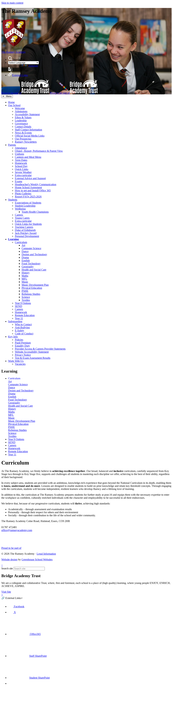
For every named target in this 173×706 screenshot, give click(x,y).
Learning (13, 239)
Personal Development (27, 236)
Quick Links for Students (28, 224)
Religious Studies (31, 294)
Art (23, 245)
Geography (28, 266)
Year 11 (19, 318)
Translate (33, 65)
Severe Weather (23, 172)
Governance (21, 123)
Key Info (13, 336)
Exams (18, 181)
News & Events (23, 132)
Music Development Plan (35, 284)
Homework (21, 163)
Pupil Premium (23, 342)
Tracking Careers (24, 227)
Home (11, 102)
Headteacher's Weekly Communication (35, 184)
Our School (14, 105)
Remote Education (25, 315)
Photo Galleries (23, 193)
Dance (25, 251)
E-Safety (19, 330)
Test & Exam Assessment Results (32, 357)
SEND (18, 306)
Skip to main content (12, 2)
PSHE (25, 291)
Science (26, 297)
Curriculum (21, 242)
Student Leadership (25, 205)
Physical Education (32, 287)
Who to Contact (23, 324)
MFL (24, 278)
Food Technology (31, 263)
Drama (25, 257)
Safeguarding (15, 321)
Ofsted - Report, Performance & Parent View (39, 150)
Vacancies (20, 364)
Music (25, 281)
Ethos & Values (23, 117)
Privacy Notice (23, 354)
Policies (19, 339)
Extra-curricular (23, 175)
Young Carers (22, 217)
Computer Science (31, 248)
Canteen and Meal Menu (28, 157)
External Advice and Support (30, 178)
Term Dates (21, 160)
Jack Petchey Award (25, 233)
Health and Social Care (34, 269)
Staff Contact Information (28, 129)
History (26, 272)
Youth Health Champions (35, 211)
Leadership (21, 120)
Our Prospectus (23, 138)
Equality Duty (22, 345)
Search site (7, 568)
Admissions (21, 111)
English (26, 260)
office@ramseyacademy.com (16, 530)
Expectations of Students (28, 202)
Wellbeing (20, 208)
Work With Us (15, 361)
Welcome (20, 108)
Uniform (19, 154)
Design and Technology (34, 254)
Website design (9, 559)
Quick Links (21, 169)
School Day (21, 166)
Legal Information (46, 553)
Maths (25, 275)
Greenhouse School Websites (37, 559)
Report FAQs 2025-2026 (28, 196)
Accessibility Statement (27, 114)
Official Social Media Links (29, 135)
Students (12, 199)
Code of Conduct (24, 333)
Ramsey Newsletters (26, 141)
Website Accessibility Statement (32, 351)
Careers (19, 214)
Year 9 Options (23, 303)
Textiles (26, 300)
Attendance (21, 147)
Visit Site (6, 591)
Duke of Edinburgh (25, 230)
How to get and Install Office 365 (33, 190)
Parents (12, 144)
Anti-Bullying (22, 327)
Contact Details (23, 126)
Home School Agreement (28, 187)
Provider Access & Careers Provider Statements (40, 348)
